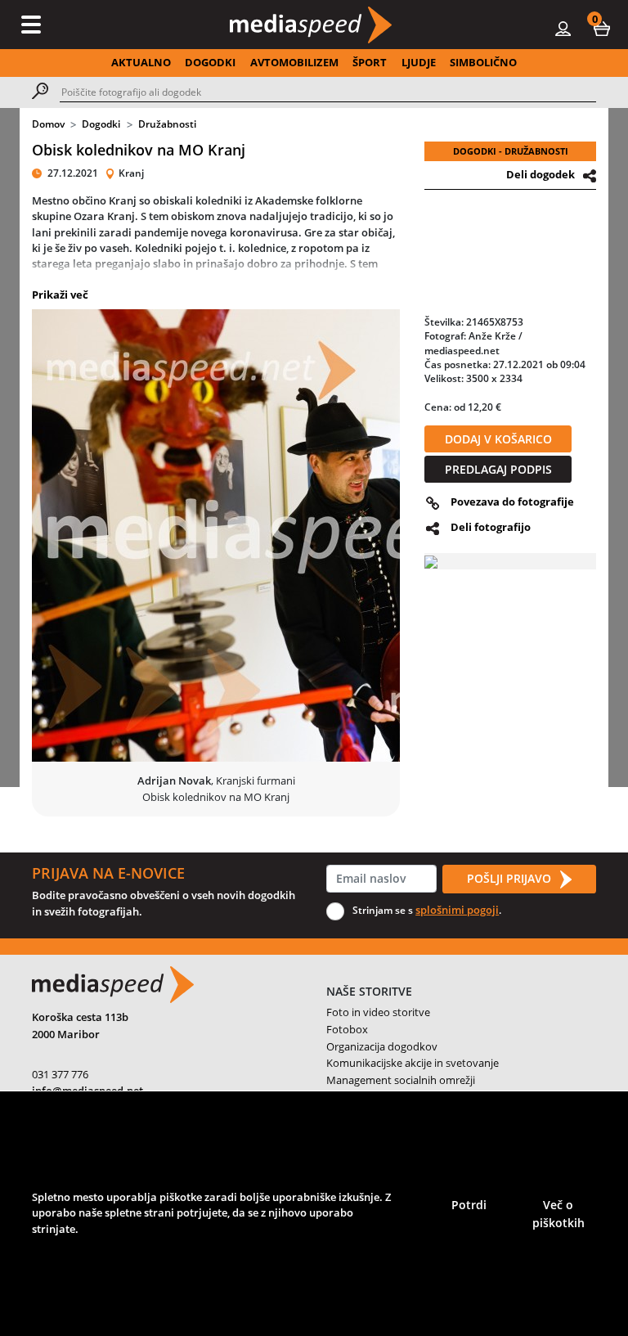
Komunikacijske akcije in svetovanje (412, 1062)
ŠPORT (369, 62)
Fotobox (347, 1029)
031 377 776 (60, 1074)
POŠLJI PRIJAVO (510, 878)
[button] (602, 28)
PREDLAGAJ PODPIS (498, 469)
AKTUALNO (141, 62)
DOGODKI (210, 62)
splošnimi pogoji (457, 909)
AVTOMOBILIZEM (294, 62)
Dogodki (101, 124)
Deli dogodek (540, 174)
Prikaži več (60, 294)
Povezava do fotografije (512, 501)
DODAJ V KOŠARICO (498, 439)
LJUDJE (418, 62)
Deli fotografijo (491, 527)
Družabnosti (167, 124)
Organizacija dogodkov (381, 1046)
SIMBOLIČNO (483, 62)
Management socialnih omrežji (400, 1080)
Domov (48, 124)
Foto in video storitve (378, 1012)
